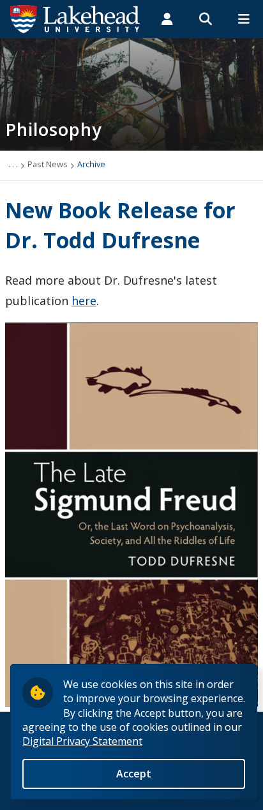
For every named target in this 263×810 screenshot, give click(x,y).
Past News (47, 164)
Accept (133, 774)
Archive (91, 164)
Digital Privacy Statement (82, 741)
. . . (13, 164)
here (83, 300)
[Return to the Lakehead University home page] (75, 18)
